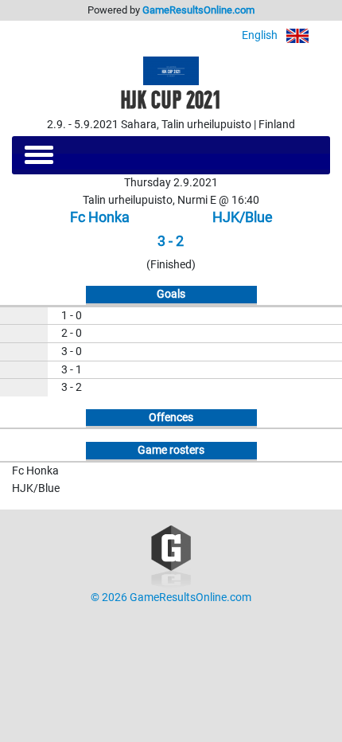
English (261, 35)
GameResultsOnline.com (198, 10)
